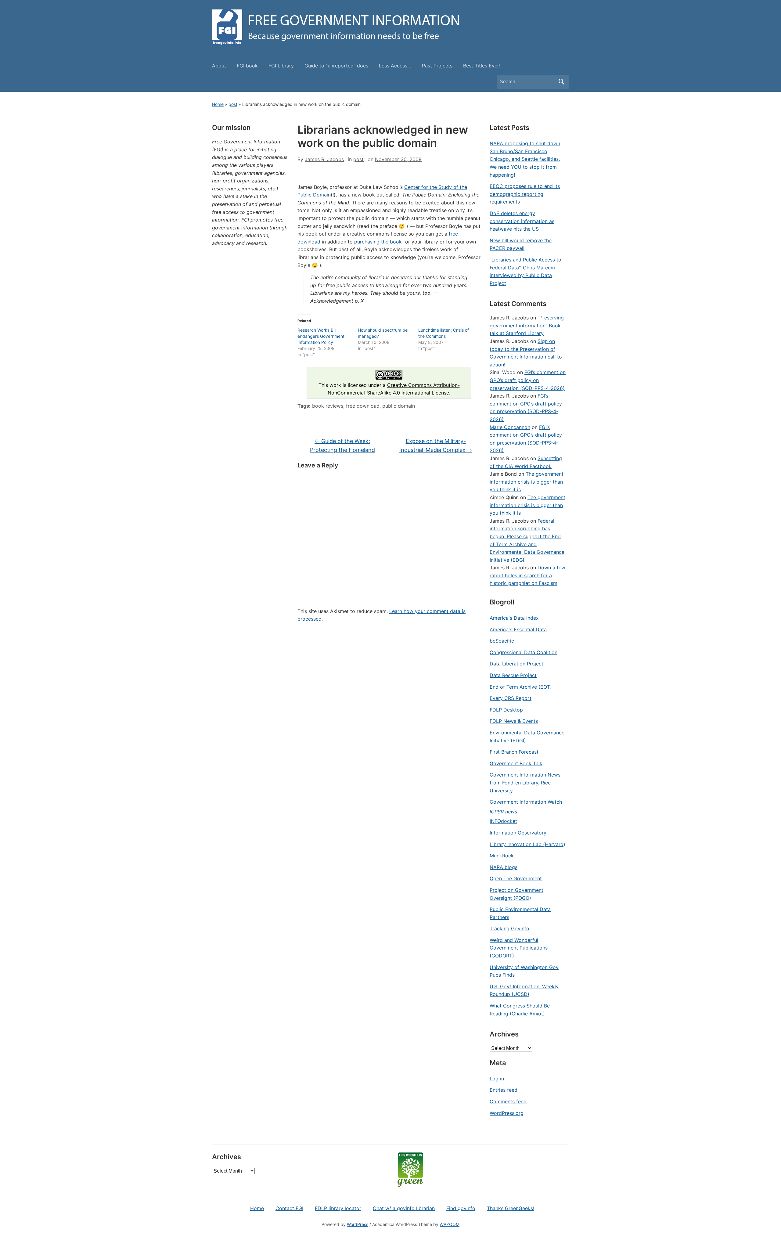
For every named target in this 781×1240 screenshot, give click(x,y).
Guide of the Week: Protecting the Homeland (342, 445)
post (233, 104)
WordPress (357, 1224)
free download (363, 406)
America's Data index (514, 618)
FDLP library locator (338, 1208)
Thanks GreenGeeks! (510, 1208)
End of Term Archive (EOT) (521, 687)
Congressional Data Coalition (523, 652)
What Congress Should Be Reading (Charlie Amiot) (520, 1010)
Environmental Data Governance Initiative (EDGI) (527, 737)
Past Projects (437, 66)
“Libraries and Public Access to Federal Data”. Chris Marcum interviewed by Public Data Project (525, 271)
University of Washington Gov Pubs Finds (524, 971)
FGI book (247, 66)
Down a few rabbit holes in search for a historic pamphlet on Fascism (527, 575)
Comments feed (508, 1101)
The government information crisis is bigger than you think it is (526, 481)
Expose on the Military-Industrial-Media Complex (435, 445)
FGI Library (281, 66)
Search (561, 82)
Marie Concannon (510, 427)
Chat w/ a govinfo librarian (404, 1208)
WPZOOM (449, 1224)
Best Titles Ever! (481, 66)
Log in (497, 1079)
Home (218, 104)
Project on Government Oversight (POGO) (516, 894)
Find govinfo (460, 1208)
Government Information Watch (526, 802)
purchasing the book (378, 242)
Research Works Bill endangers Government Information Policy (320, 336)
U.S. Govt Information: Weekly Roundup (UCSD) (524, 990)
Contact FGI (289, 1208)
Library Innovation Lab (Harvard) (527, 844)
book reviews (327, 406)
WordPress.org (507, 1113)
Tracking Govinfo (509, 928)
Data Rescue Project (513, 675)
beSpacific (502, 641)
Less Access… (395, 66)
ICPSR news (503, 812)
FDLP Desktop (506, 710)
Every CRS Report (510, 698)
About (219, 66)
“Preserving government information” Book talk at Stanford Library (527, 325)
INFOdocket (503, 821)
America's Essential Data (518, 629)
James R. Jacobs (324, 159)
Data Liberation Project (516, 664)
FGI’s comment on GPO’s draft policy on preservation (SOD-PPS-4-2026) (528, 380)
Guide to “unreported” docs (336, 66)
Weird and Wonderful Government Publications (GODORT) (519, 948)
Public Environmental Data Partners (520, 913)
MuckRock (502, 855)
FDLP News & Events (514, 721)
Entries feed (503, 1090)
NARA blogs (503, 867)
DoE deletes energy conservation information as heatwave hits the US (522, 221)
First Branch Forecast (514, 752)
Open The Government (516, 878)
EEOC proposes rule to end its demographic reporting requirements (525, 194)
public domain (398, 406)
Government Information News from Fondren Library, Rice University (525, 782)
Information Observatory (518, 833)
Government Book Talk (516, 763)
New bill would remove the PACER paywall (521, 244)
